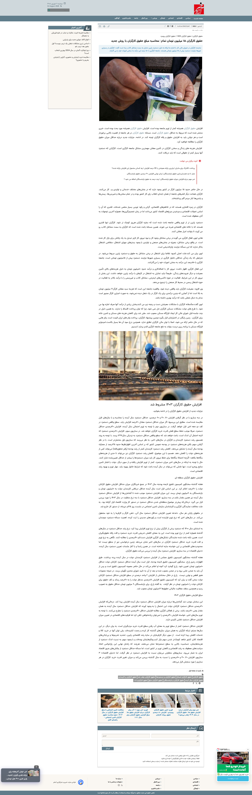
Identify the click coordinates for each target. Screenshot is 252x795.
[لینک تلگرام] (200, 684)
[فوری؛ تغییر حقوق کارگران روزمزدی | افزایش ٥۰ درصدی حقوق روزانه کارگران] (163, 701)
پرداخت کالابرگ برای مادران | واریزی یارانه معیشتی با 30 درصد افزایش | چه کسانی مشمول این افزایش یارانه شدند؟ (153, 168)
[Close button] (248, 749)
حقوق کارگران (198, 677)
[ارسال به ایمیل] (100, 27)
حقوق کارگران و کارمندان (127, 677)
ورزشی (154, 18)
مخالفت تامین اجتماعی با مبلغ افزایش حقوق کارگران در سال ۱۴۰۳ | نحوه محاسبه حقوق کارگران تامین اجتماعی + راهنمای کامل (113, 715)
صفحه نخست (198, 18)
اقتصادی (180, 18)
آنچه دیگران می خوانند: (189, 161)
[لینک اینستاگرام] (119, 785)
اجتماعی (171, 18)
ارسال (108, 748)
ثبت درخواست (233, 778)
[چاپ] (104, 27)
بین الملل (144, 18)
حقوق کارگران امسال (184, 677)
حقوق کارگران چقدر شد (146, 677)
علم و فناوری (126, 18)
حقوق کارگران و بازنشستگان (174, 680)
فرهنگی (162, 18)
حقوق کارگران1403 (140, 680)
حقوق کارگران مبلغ (155, 680)
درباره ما (119, 779)
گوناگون (117, 18)
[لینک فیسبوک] (194, 684)
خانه (201, 30)
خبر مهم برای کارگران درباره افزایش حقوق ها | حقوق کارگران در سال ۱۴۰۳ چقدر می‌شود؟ (189, 712)
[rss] (60, 6)
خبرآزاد (132, 793)
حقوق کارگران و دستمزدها (165, 677)
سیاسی (188, 18)
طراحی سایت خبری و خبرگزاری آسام (64, 782)
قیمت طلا (195, 30)
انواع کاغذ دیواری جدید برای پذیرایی (76, 39)
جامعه (136, 18)
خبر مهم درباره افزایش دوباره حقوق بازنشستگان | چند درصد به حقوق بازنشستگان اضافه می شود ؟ (159, 179)
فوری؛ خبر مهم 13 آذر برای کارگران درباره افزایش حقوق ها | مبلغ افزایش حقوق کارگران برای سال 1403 (138, 714)
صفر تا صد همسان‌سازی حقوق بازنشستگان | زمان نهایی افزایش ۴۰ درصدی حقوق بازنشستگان (161, 173)
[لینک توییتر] (197, 683)
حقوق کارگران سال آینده (194, 680)
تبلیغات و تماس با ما (115, 782)
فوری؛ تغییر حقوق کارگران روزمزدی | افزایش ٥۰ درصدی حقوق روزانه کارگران (163, 712)
